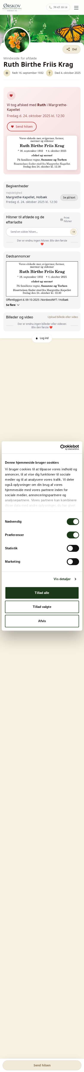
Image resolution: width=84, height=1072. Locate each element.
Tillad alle (42, 593)
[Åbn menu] (76, 7)
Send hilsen (42, 1065)
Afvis (42, 621)
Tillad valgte (42, 607)
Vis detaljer (62, 579)
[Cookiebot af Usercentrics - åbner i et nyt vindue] (60, 447)
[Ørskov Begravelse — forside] (12, 7)
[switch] (73, 534)
